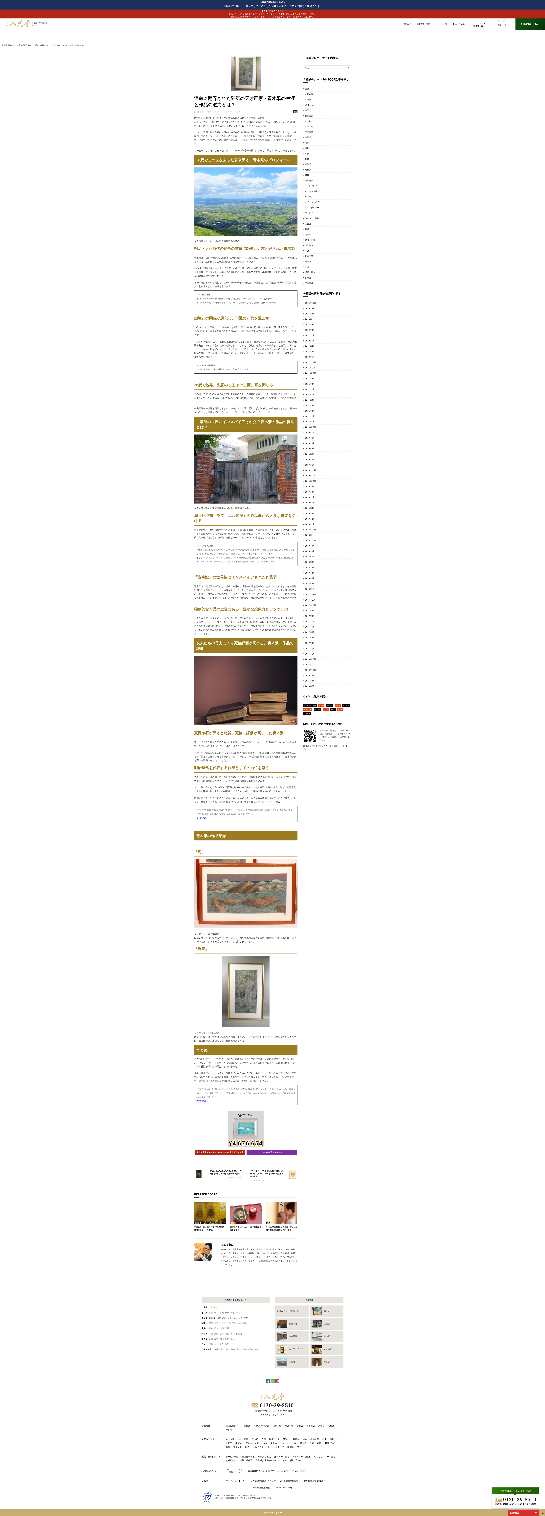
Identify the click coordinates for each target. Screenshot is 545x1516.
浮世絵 (303, 1443)
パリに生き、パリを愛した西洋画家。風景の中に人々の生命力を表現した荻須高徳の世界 (266, 1174)
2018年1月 (310, 589)
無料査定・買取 (423, 24)
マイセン (311, 126)
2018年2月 (310, 584)
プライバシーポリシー (236, 1481)
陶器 (307, 251)
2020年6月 (310, 438)
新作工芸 (309, 256)
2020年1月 (310, 465)
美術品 (273, 1443)
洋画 (309, 99)
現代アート (310, 170)
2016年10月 (310, 670)
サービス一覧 (441, 24)
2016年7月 (310, 686)
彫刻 (257, 1443)
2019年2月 (310, 519)
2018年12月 (310, 530)
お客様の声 (268, 1470)
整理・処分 (310, 272)
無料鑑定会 (231, 1460)
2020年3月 (310, 454)
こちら (326, 746)
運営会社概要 (254, 1470)
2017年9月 (310, 610)
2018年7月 (310, 557)
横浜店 (340, 709)
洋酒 (307, 229)
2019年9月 (310, 486)
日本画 (310, 94)
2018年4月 (310, 573)
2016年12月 (310, 659)
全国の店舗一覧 (233, 1426)
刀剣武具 (309, 283)
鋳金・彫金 (310, 240)
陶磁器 (290, 1447)
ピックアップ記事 (310, 706)
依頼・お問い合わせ (292, 1460)
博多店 (337, 706)
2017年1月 (310, 654)
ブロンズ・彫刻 (312, 218)
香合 (299, 1447)
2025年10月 (310, 303)
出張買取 (329, 706)
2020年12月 (310, 427)
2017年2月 (310, 648)
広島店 (333, 709)
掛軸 (268, 1223)
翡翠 (307, 148)
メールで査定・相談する (272, 1152)
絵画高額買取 (201, 1101)
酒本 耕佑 (199, 112)
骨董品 (308, 234)
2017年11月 (310, 600)
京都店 (321, 706)
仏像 (265, 1443)
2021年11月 (310, 368)
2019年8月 (310, 492)
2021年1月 (310, 422)
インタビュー (313, 207)
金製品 (308, 137)
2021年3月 (310, 411)
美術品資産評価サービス (267, 1460)
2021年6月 (310, 395)
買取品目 (407, 24)
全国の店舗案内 (459, 24)
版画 (247, 1447)
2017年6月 (310, 627)
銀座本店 (307, 713)
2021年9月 (310, 378)
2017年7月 (310, 621)
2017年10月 (310, 605)
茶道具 (233, 1223)
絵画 (295, 112)
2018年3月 (310, 578)
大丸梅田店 (308, 709)
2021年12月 (310, 362)
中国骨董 (198, 1223)
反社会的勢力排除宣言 (290, 1481)
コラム (310, 197)
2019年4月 (310, 508)
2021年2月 (310, 416)
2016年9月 (310, 675)
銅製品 (308, 278)
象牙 (307, 110)
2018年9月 (310, 546)
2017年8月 (310, 616)
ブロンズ (237, 1447)
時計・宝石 (330, 1443)
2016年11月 (310, 664)
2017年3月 (310, 643)
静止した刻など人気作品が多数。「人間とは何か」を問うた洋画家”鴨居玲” (225, 1172)
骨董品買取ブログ (26, 45)
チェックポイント (315, 202)
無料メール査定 (281, 1456)
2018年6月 (310, 562)
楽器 (307, 153)
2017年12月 (310, 594)
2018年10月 (310, 540)
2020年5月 (310, 443)
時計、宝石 (310, 105)
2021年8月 (310, 384)
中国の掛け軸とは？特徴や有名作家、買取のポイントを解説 (210, 1228)
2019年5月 (310, 503)
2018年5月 (310, 567)
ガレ (309, 121)
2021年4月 (310, 405)
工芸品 (308, 224)
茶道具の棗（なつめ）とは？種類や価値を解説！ (245, 1228)
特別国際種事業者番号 (314, 1481)
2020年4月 (310, 449)
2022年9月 (310, 324)
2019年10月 (310, 481)
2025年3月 (310, 314)
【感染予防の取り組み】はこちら (272, 2)
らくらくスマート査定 (324, 1456)
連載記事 (309, 180)
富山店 (325, 709)
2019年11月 (310, 476)
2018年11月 (310, 535)
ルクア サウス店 (261, 1426)
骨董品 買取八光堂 (9, 45)
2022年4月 (310, 346)
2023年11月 (310, 319)
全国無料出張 (248, 1456)
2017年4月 (310, 637)
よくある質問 (283, 1470)
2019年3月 (310, 513)
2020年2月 (310, 459)
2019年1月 (310, 524)
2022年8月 (310, 330)
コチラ (295, 14)
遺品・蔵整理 (246, 1460)
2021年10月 (310, 373)
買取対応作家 (298, 1470)
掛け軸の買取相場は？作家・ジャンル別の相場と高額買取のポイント (281, 1228)
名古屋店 (346, 706)
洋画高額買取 (201, 818)
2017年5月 (310, 632)
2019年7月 (310, 497)
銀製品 (308, 164)
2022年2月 (310, 351)
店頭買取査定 (264, 1456)
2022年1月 (310, 357)
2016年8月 (310, 681)
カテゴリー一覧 (233, 1439)
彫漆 (307, 267)
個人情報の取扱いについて (263, 1481)
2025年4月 (310, 308)
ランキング (312, 186)
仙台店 (247, 1426)
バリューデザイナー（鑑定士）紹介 (235, 1470)
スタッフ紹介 (313, 191)
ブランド (309, 213)
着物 (307, 143)
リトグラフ (278, 1447)
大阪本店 (317, 709)
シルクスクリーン (261, 1447)
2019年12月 (310, 470)
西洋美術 (309, 116)
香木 (324, 1439)
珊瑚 (307, 175)
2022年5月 (310, 341)
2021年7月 (310, 389)
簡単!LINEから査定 (302, 1456)
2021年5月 (310, 400)
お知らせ (309, 245)
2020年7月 (310, 432)
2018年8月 (310, 551)
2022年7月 (310, 335)
